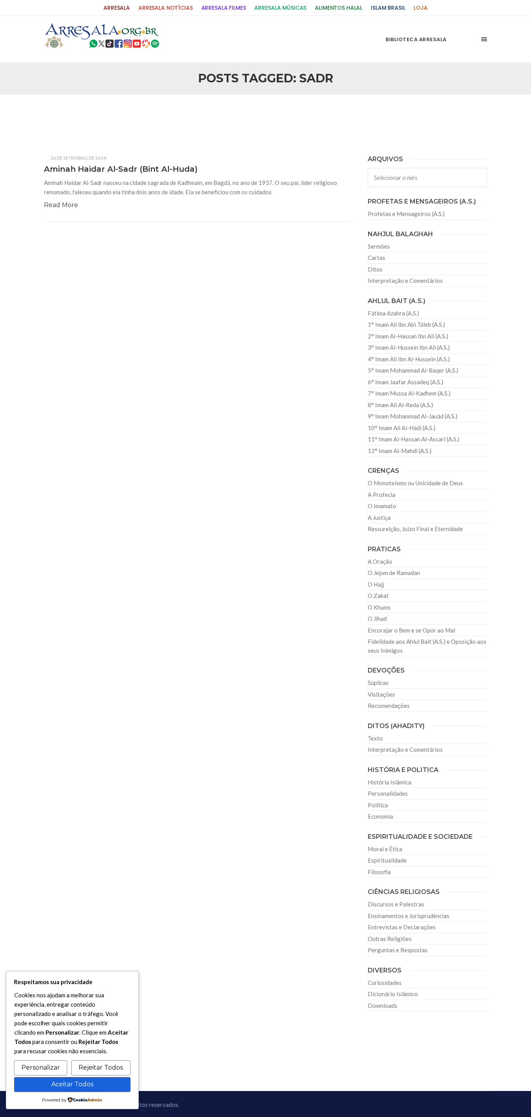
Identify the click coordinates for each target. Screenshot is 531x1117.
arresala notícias (165, 8)
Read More (61, 205)
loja (420, 8)
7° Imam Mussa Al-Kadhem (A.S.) (409, 393)
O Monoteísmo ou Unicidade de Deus (415, 482)
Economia (380, 816)
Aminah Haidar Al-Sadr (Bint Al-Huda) (120, 169)
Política (378, 805)
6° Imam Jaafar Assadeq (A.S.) (405, 381)
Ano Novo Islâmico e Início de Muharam (343, 113)
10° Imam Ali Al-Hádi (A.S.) (401, 427)
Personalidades (388, 793)
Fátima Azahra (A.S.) (393, 313)
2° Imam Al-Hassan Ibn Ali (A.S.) (408, 336)
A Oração (380, 561)
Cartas (376, 257)
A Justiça (379, 517)
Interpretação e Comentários (405, 280)
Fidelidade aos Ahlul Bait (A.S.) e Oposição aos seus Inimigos (427, 646)
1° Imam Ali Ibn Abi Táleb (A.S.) (406, 324)
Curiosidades (385, 982)
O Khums (379, 607)
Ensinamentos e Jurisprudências (408, 915)
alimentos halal (338, 8)
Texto (375, 738)
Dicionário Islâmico (393, 993)
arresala (116, 8)
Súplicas (378, 682)
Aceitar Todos (72, 1084)
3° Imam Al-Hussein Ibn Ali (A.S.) (409, 347)
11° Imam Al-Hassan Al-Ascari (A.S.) (413, 439)
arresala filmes (223, 8)
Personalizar (40, 1067)
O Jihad (377, 618)
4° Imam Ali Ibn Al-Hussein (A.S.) (409, 358)
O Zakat (378, 595)
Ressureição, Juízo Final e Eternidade (415, 528)
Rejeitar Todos (101, 1067)
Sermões (379, 246)
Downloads (382, 1005)
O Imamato (382, 505)
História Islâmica (389, 782)
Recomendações (389, 705)
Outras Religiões (390, 938)
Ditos (375, 269)
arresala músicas (280, 8)
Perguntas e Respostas (398, 949)
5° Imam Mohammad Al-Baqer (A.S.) (413, 370)
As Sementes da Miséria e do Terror (118, 113)
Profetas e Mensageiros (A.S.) (406, 213)
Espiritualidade (387, 860)
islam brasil (388, 8)
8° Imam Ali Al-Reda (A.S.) (400, 404)
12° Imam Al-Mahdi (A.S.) (399, 450)
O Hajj (376, 584)
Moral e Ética (385, 848)
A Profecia (381, 494)
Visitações (381, 694)
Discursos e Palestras (396, 904)
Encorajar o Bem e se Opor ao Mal (411, 630)
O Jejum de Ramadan (394, 572)
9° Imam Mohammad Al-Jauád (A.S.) (413, 416)
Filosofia (379, 871)
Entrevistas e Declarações (402, 927)
